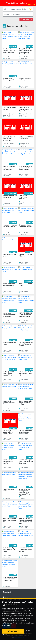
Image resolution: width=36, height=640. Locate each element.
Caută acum (26, 19)
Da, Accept (14, 631)
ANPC (6, 597)
